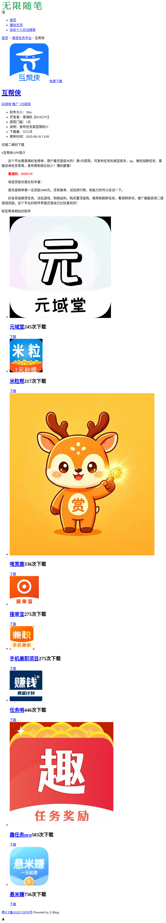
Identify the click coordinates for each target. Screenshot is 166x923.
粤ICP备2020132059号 (17, 912)
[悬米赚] (29, 884)
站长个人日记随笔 (23, 30)
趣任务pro (21, 834)
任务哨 (17, 710)
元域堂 (17, 326)
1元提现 (25, 104)
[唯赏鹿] (82, 554)
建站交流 (16, 25)
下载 (13, 336)
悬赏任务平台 (22, 38)
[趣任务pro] (61, 824)
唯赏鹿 (17, 564)
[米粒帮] (26, 371)
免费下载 (55, 81)
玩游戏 (6, 104)
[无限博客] (22, 8)
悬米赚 (17, 894)
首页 (13, 20)
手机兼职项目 (24, 658)
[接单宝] (24, 604)
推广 (15, 104)
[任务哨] (26, 700)
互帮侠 (11, 93)
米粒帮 (17, 381)
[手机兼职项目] (22, 648)
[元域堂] (60, 317)
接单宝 (17, 614)
